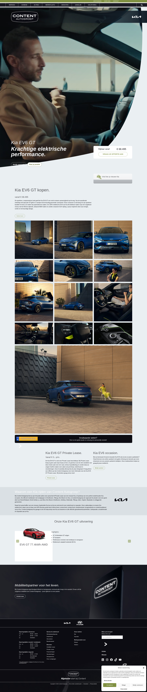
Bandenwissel (50, 641)
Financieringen (51, 651)
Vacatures (92, 5)
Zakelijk (78, 5)
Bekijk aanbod (99, 468)
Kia (75, 634)
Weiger (124, 685)
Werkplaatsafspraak (52, 634)
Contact (116, 1)
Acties (104, 651)
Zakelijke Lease (51, 647)
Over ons (107, 1)
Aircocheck (49, 639)
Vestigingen (97, 1)
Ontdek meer (20, 596)
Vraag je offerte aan (113, 154)
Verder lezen (20, 216)
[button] (143, 668)
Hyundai (76, 636)
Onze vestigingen (51, 659)
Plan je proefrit (34, 164)
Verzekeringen (50, 654)
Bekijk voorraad (18, 164)
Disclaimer (85, 684)
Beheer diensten (108, 680)
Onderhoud (50, 636)
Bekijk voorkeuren (138, 685)
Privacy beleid (124, 689)
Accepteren (110, 685)
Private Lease (51, 478)
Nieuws (104, 655)
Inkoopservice (50, 656)
